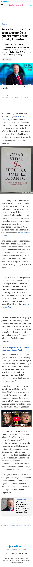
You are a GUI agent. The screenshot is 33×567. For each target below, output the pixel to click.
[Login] (31, 5)
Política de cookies (25, 560)
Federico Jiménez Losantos (23, 525)
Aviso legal (5, 560)
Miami (13, 525)
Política (9, 525)
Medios (4, 24)
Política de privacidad (14, 560)
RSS (27, 558)
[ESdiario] (5, 2)
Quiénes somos (9, 558)
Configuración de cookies (16, 562)
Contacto (22, 558)
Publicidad (16, 558)
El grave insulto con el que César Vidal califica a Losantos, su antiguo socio (23, 507)
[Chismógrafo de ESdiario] (16, 5)
